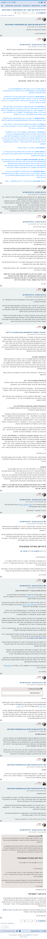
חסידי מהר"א (42, 706)
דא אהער (8, 665)
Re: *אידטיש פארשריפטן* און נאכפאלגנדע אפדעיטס (26, 729)
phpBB (28, 935)
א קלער (39, 782)
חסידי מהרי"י (20, 706)
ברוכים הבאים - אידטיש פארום (34, 192)
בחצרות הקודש (31, 596)
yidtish (39, 18)
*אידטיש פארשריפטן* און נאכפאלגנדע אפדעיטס (24, 10)
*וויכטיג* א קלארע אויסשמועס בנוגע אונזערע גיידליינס (26, 332)
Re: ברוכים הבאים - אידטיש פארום (33, 44)
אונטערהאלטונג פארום (26, 504)
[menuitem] (40, 2)
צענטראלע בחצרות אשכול (29, 604)
